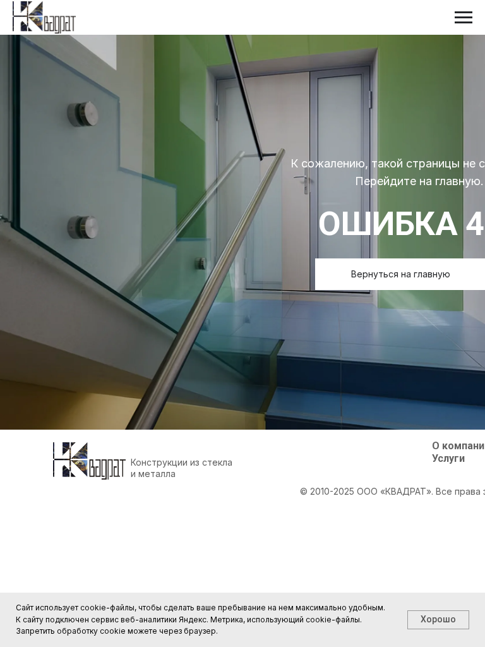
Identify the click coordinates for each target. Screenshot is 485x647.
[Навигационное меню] (463, 17)
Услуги (448, 458)
